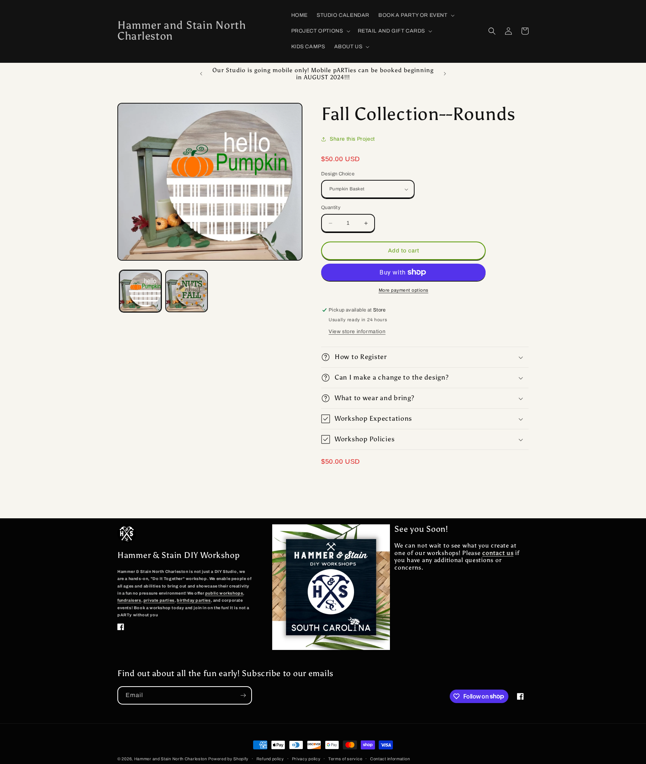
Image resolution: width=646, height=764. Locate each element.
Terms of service (345, 758)
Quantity (331, 208)
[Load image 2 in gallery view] (186, 291)
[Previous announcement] (201, 73)
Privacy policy (306, 758)
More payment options (403, 290)
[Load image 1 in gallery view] (140, 291)
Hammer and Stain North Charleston (170, 759)
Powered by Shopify (228, 759)
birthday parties (194, 600)
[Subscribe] (243, 695)
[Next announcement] (445, 73)
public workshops (224, 593)
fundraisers (129, 600)
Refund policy (270, 758)
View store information (357, 331)
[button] (416, 15)
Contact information (390, 758)
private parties (159, 600)
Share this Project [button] (352, 139)
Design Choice (337, 174)
